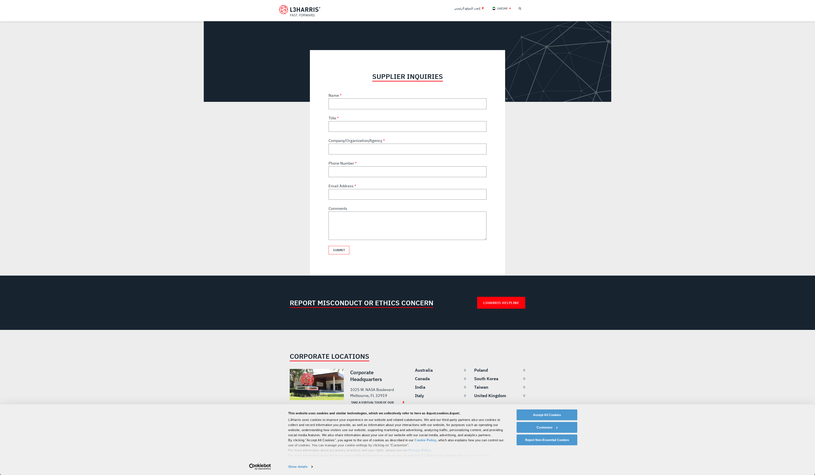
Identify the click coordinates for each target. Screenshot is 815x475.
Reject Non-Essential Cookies (547, 440)
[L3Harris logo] (299, 11)
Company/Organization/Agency (356, 140)
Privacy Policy (420, 450)
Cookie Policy (425, 440)
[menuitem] (501, 8)
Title (333, 118)
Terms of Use (479, 455)
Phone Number (342, 163)
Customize (544, 427)
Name (334, 95)
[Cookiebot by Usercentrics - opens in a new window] (260, 467)
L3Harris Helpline (501, 303)
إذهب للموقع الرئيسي (467, 8)
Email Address (341, 186)
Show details (298, 466)
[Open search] (520, 8)
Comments (338, 208)
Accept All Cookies (547, 415)
